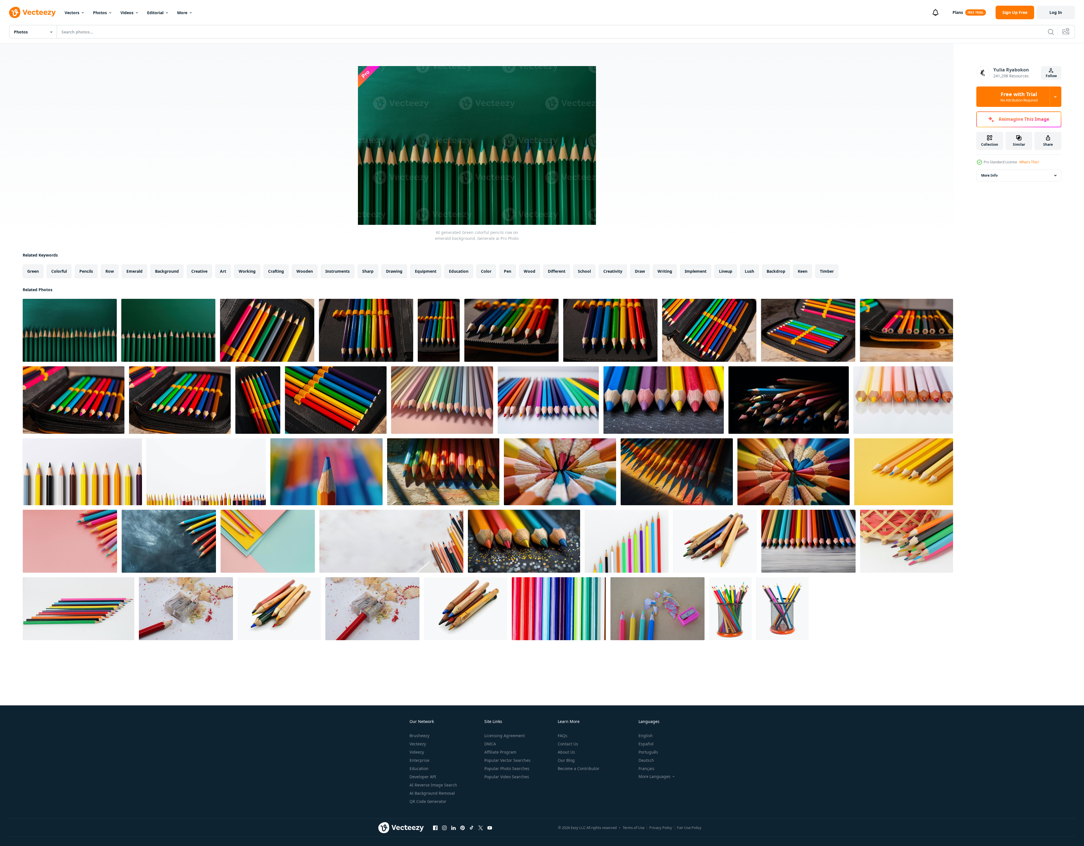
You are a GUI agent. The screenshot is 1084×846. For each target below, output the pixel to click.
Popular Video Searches (506, 776)
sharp (368, 271)
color (486, 271)
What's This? (1029, 162)
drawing (394, 271)
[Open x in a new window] (480, 827)
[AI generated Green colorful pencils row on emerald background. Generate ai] (70, 330)
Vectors (72, 12)
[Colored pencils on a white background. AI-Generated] (548, 400)
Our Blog (566, 760)
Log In (1055, 12)
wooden (304, 271)
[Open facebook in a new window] (435, 827)
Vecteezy (418, 743)
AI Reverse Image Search (433, 785)
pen (507, 271)
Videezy (417, 752)
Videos (126, 12)
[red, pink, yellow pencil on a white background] (903, 400)
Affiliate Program (500, 752)
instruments (337, 271)
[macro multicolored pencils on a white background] (559, 608)
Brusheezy (419, 735)
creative (199, 271)
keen (802, 271)
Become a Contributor (578, 768)
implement (696, 271)
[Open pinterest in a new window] (462, 827)
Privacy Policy (660, 827)
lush (749, 271)
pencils (86, 271)
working (247, 271)
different (556, 271)
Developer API (423, 776)
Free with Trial (1019, 97)
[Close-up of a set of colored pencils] (326, 471)
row (109, 271)
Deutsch (646, 760)
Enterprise (419, 760)
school (584, 271)
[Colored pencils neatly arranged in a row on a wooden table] (524, 541)
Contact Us (568, 743)
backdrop (776, 271)
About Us (566, 752)
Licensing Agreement (504, 735)
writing (664, 271)
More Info (989, 175)
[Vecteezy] (32, 12)
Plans (958, 12)
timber (827, 271)
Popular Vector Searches (507, 760)
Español (646, 743)
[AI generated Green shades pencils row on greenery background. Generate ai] (168, 330)
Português (648, 752)
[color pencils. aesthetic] (82, 471)
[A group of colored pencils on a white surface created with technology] (391, 541)
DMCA (490, 743)
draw (640, 271)
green (33, 271)
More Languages (654, 776)
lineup (725, 271)
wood (529, 271)
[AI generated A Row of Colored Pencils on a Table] (663, 400)
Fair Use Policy (689, 827)
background (167, 271)
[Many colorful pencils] (782, 608)
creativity (612, 271)
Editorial (155, 12)
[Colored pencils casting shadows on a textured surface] (443, 471)
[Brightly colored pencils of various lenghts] (627, 541)
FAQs (562, 735)
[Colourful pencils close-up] (730, 608)
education (458, 271)
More (182, 12)
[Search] (1050, 31)
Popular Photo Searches (506, 768)
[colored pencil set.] (206, 471)
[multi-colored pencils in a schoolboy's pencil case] (267, 330)
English (645, 735)
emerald (134, 271)
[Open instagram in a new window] (444, 827)
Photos (100, 12)
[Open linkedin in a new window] (453, 827)
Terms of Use (633, 827)
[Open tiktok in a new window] (471, 827)
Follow (1051, 75)
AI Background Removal (432, 793)
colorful (59, 271)
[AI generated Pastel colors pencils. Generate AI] (442, 400)
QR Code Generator (428, 801)
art (223, 271)
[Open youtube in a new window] (489, 827)
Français (646, 768)
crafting (276, 271)
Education (419, 768)
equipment (425, 271)
